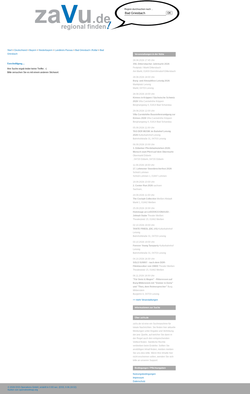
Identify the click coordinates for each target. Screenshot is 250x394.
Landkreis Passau (64, 50)
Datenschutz (139, 381)
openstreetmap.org (28, 390)
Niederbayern (46, 50)
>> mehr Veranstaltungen (145, 300)
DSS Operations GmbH (27, 387)
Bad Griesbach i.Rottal (86, 50)
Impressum (138, 377)
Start (9, 50)
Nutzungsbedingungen (144, 374)
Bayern (32, 50)
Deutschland (20, 50)
